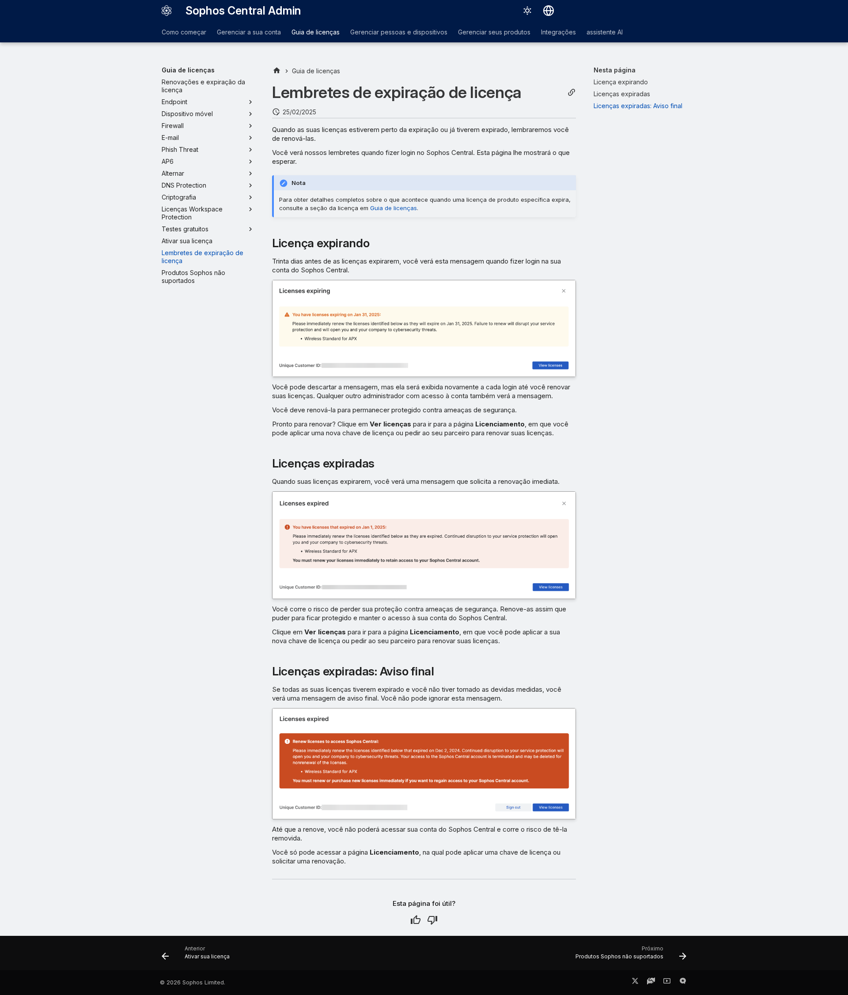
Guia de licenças (316, 32)
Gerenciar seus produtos (494, 32)
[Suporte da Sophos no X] (635, 983)
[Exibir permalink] (571, 92)
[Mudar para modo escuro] (527, 10)
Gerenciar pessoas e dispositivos (398, 32)
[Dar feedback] (683, 983)
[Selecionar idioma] (548, 10)
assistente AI (605, 32)
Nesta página (615, 70)
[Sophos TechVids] (667, 983)
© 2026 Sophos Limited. (192, 982)
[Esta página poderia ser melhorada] (432, 920)
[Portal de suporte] (651, 983)
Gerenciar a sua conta (249, 32)
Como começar (184, 32)
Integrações (558, 32)
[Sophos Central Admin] (166, 10)
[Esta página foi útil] (415, 920)
